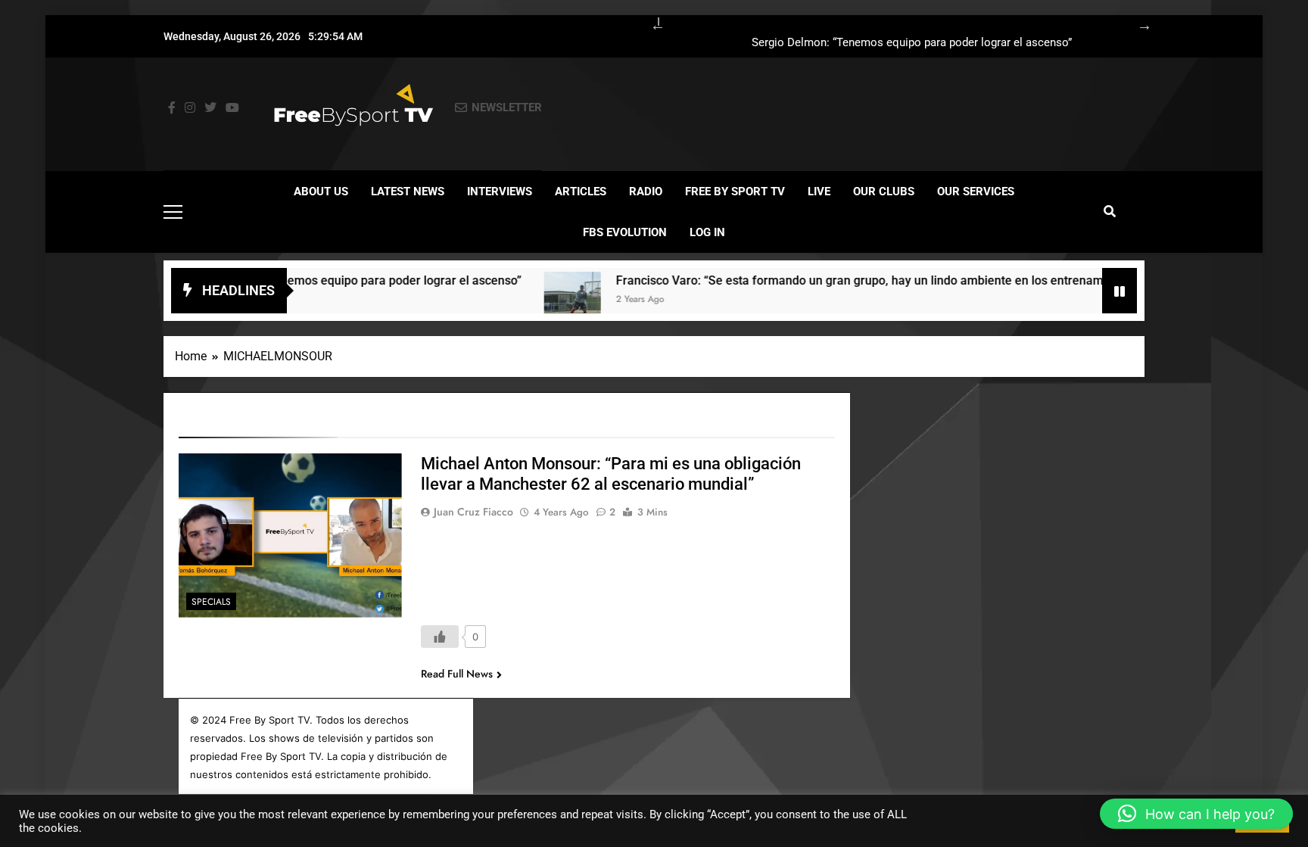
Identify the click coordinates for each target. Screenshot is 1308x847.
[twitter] (210, 108)
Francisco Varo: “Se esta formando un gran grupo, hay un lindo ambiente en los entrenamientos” (850, 280)
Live (819, 191)
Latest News (407, 191)
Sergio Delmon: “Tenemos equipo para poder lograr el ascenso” (912, 43)
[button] (1196, 814)
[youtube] (232, 108)
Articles (580, 191)
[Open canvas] (173, 212)
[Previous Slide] (650, 22)
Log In (707, 232)
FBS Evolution (625, 232)
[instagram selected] (190, 108)
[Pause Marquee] (1119, 290)
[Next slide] (1136, 22)
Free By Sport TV (735, 191)
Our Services (975, 191)
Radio (645, 191)
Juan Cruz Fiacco (473, 511)
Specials (211, 602)
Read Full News (457, 673)
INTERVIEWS (499, 191)
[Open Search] (1110, 211)
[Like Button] (440, 636)
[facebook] (172, 108)
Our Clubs (883, 191)
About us (321, 191)
